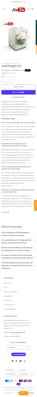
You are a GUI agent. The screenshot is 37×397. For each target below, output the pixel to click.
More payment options (18, 97)
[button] (4, 9)
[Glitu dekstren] (23, 60)
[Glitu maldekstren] (14, 60)
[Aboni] (28, 347)
